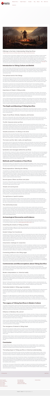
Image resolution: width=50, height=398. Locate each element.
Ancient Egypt (2, 382)
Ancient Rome (2, 384)
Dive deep (43, 61)
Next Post (47, 373)
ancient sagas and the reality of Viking (25, 222)
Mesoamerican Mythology (21, 383)
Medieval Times (20, 52)
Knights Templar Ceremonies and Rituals (10, 52)
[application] (18, 1)
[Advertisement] (25, 14)
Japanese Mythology (21, 382)
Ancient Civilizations (3, 381)
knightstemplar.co (28, 391)
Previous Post (4, 373)
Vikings (25, 52)
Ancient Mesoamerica (3, 386)
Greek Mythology (20, 381)
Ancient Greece (2, 383)
